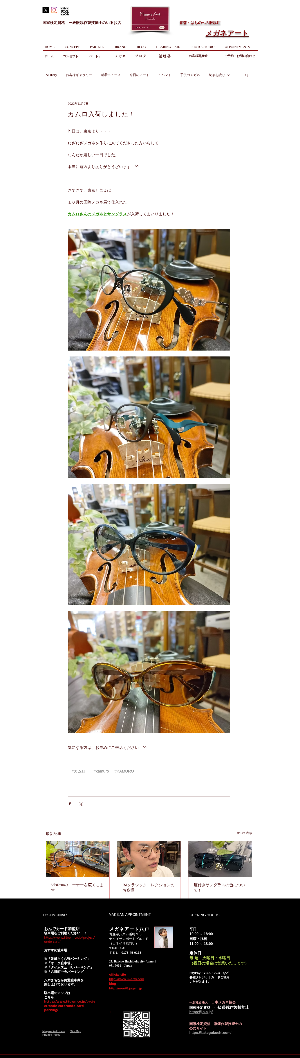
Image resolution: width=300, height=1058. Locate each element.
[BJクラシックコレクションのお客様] (149, 859)
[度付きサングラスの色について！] (220, 859)
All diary (51, 75)
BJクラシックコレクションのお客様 (149, 887)
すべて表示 (244, 833)
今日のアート (139, 75)
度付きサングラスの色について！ (219, 887)
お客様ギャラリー (79, 75)
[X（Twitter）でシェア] (80, 804)
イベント (164, 75)
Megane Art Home (53, 1031)
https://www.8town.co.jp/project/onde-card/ (69, 939)
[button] (246, 75)
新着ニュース (111, 75)
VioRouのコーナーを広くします (77, 887)
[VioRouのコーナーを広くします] (77, 859)
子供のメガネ (190, 75)
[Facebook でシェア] (70, 804)
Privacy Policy (51, 1034)
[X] (45, 10)
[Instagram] (54, 10)
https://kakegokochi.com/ (210, 1033)
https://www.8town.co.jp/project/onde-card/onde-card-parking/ (69, 1005)
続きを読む (217, 75)
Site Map (75, 1031)
